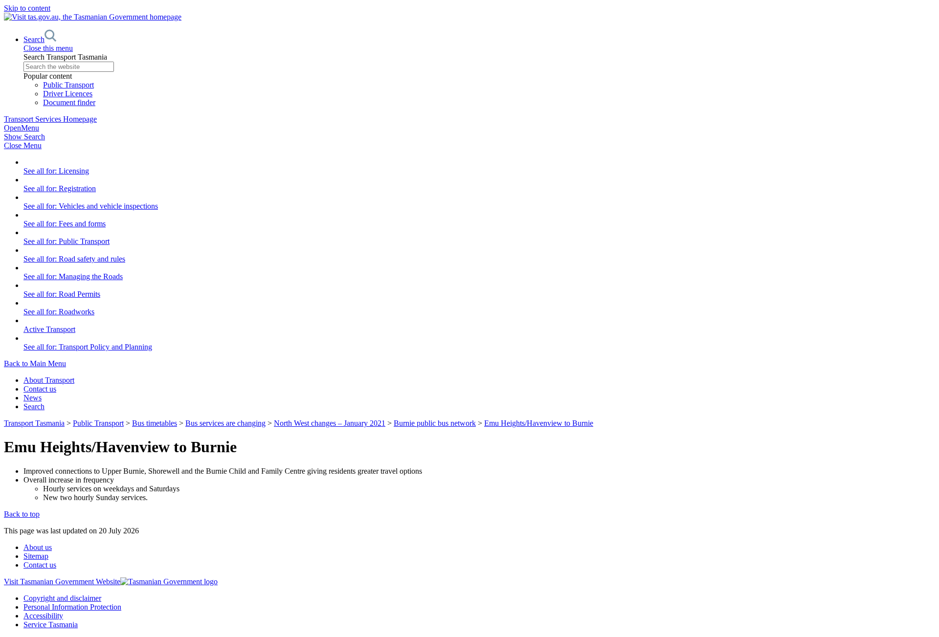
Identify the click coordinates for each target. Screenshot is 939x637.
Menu (21, 128)
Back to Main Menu (35, 363)
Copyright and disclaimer (62, 598)
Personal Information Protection (72, 607)
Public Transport (68, 85)
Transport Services (50, 119)
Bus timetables (154, 423)
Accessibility (43, 616)
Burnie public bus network (435, 423)
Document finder (69, 102)
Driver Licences (67, 93)
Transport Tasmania (34, 423)
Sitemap (35, 556)
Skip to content (27, 8)
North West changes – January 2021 (329, 423)
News (32, 398)
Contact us (39, 389)
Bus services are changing (225, 423)
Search (34, 406)
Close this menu (48, 48)
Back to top (22, 514)
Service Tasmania (50, 624)
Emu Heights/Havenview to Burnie (538, 423)
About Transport (48, 380)
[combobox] (479, 67)
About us (37, 547)
